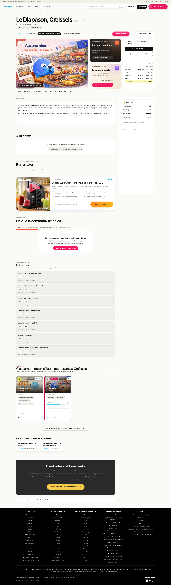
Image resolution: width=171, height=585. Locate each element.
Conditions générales (55, 577)
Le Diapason (51, 388)
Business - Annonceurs (141, 532)
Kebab (30, 520)
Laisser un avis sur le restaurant (65, 248)
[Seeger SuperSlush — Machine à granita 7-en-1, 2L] (33, 193)
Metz (57, 526)
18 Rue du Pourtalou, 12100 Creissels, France (139, 43)
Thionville (58, 529)
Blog (166, 1)
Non (26, 277)
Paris (57, 515)
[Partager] (132, 34)
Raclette (30, 540)
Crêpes (30, 532)
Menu (45, 91)
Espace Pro (149, 1)
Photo (19, 91)
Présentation (37, 91)
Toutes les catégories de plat (30, 560)
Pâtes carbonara (30, 534)
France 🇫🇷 (41, 14)
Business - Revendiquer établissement (141, 529)
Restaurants (19, 6)
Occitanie (50, 14)
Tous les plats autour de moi (30, 557)
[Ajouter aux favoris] (20, 42)
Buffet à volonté (30, 543)
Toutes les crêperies (113, 553)
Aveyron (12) (59, 14)
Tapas (30, 551)
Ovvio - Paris (113, 528)
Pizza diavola (30, 515)
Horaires (27, 91)
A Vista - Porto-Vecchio (113, 522)
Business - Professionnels (141, 526)
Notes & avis (62, 91)
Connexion (131, 6)
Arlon (57, 523)
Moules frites (30, 549)
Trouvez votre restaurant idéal (113, 559)
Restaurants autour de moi (113, 556)
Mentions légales (68, 577)
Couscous (30, 518)
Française (19, 24)
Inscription (142, 6)
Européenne (27, 24)
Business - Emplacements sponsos (141, 534)
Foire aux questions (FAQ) (141, 515)
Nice (85, 560)
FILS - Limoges (113, 525)
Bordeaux (58, 554)
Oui (20, 277)
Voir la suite (65, 120)
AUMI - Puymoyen (113, 542)
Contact (161, 1)
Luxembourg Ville (57, 518)
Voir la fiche (22, 418)
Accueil (18, 14)
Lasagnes (30, 546)
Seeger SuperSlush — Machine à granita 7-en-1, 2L (77, 182)
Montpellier (57, 557)
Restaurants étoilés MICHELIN (113, 545)
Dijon (57, 551)
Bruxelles (58, 520)
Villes (36, 6)
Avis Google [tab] (65, 227)
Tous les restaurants (30, 14)
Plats (29, 6)
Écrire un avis (157, 6)
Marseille (58, 537)
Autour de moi (46, 6)
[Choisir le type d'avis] (165, 6)
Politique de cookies (41, 577)
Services (53, 91)
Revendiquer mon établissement (66, 487)
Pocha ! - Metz (113, 515)
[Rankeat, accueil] (7, 6)
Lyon (57, 534)
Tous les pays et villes (57, 560)
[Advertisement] (137, 161)
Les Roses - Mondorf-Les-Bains (113, 539)
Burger (30, 537)
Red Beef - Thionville (113, 536)
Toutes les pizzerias (113, 551)
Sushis (30, 529)
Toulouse (58, 540)
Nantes (58, 543)
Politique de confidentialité (25, 577)
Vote (70, 91)
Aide (155, 1)
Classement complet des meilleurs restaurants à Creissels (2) (64, 428)
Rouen (58, 549)
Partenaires (141, 520)
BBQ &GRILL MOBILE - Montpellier (113, 534)
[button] (105, 50)
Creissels (67, 14)
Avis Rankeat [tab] (27, 227)
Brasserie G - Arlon (113, 531)
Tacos (30, 523)
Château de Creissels (26, 388)
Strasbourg (57, 532)
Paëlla (30, 526)
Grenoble (58, 546)
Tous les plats (30, 554)
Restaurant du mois (113, 562)
